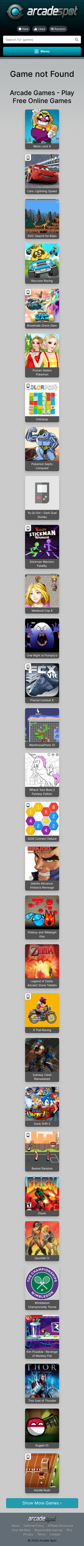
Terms (41, 1534)
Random (59, 29)
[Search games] (77, 39)
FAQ (69, 1530)
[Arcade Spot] (42, 13)
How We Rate (21, 1530)
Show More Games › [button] (42, 1503)
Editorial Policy (34, 1525)
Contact (55, 1534)
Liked (41, 29)
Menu (45, 51)
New (24, 29)
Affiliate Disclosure (60, 1525)
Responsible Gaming (48, 1530)
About (15, 1525)
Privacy (28, 1534)
